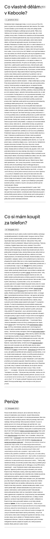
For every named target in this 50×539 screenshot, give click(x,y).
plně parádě (13, 318)
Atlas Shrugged (12, 435)
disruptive (21, 290)
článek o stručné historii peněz (29, 431)
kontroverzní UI (32, 349)
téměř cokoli (21, 333)
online (10, 324)
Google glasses (38, 288)
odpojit (28, 272)
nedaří (15, 349)
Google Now (15, 288)
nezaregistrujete (37, 343)
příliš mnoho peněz (38, 331)
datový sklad (39, 87)
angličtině (17, 437)
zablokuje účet (8, 347)
